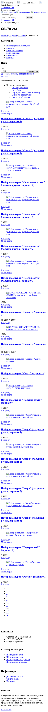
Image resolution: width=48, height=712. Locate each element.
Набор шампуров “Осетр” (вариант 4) (23, 373)
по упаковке (11, 55)
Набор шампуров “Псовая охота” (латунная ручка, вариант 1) (20, 215)
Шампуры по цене (14, 657)
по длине (13, 35)
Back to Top (6, 710)
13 (7, 610)
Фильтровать (32, 71)
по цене (9, 58)
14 (7, 613)
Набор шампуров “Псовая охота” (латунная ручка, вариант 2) (20, 247)
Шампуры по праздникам (18, 659)
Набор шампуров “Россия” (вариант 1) (23, 576)
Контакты (10, 681)
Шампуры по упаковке (16, 662)
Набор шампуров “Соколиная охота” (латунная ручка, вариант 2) (23, 184)
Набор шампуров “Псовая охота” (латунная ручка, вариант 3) (20, 279)
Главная (4, 35)
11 (7, 605)
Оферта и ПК (12, 679)
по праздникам (13, 53)
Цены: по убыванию (21, 97)
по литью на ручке (14, 50)
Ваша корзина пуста (10, 10)
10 (7, 603)
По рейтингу (17, 90)
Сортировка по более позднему (26, 92)
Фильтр (4, 76)
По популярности (20, 87)
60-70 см (22, 35)
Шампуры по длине (15, 655)
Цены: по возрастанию (22, 95)
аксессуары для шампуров (18, 46)
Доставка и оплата (14, 676)
